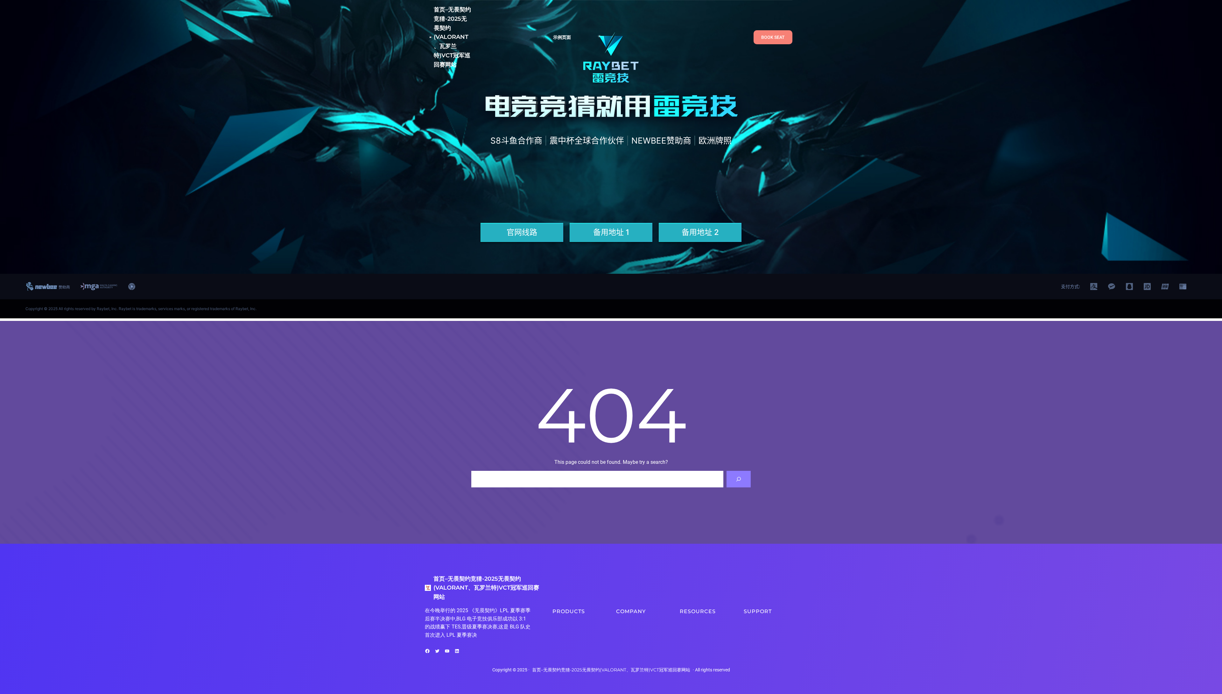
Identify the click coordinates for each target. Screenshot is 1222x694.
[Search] (739, 479)
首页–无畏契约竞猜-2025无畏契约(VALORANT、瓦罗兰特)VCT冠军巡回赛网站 (452, 37)
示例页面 (562, 37)
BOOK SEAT (773, 37)
